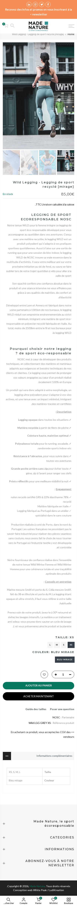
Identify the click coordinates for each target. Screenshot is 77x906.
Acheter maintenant (38, 696)
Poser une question (62, 709)
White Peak (40, 890)
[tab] (38, 562)
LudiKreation (56, 890)
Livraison (47, 204)
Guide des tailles (35, 709)
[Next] (9, 95)
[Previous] (67, 95)
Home (71, 34)
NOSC (56, 717)
